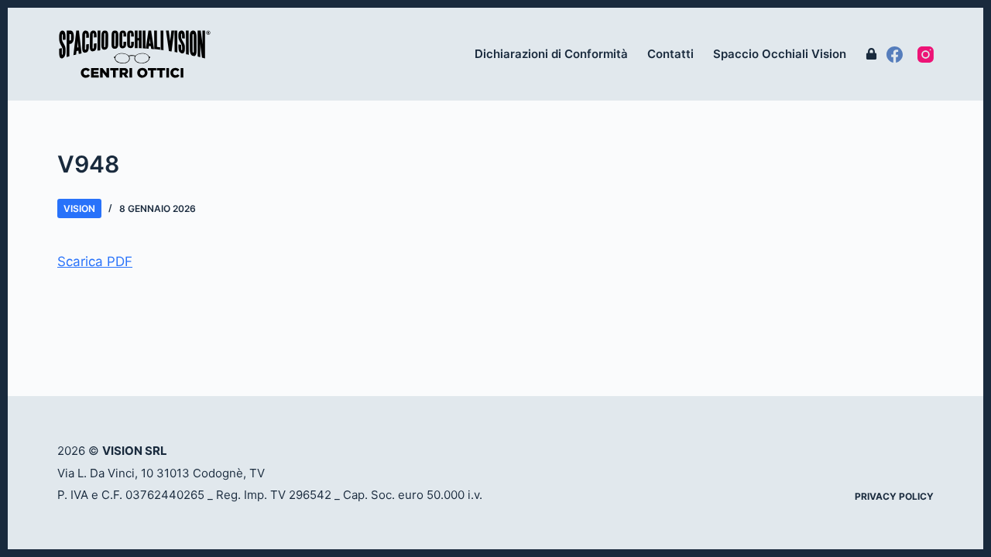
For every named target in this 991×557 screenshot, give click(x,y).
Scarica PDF (94, 261)
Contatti (670, 53)
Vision (79, 208)
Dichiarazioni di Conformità (551, 53)
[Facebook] (894, 54)
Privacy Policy (894, 496)
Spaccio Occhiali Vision (779, 53)
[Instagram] (925, 54)
